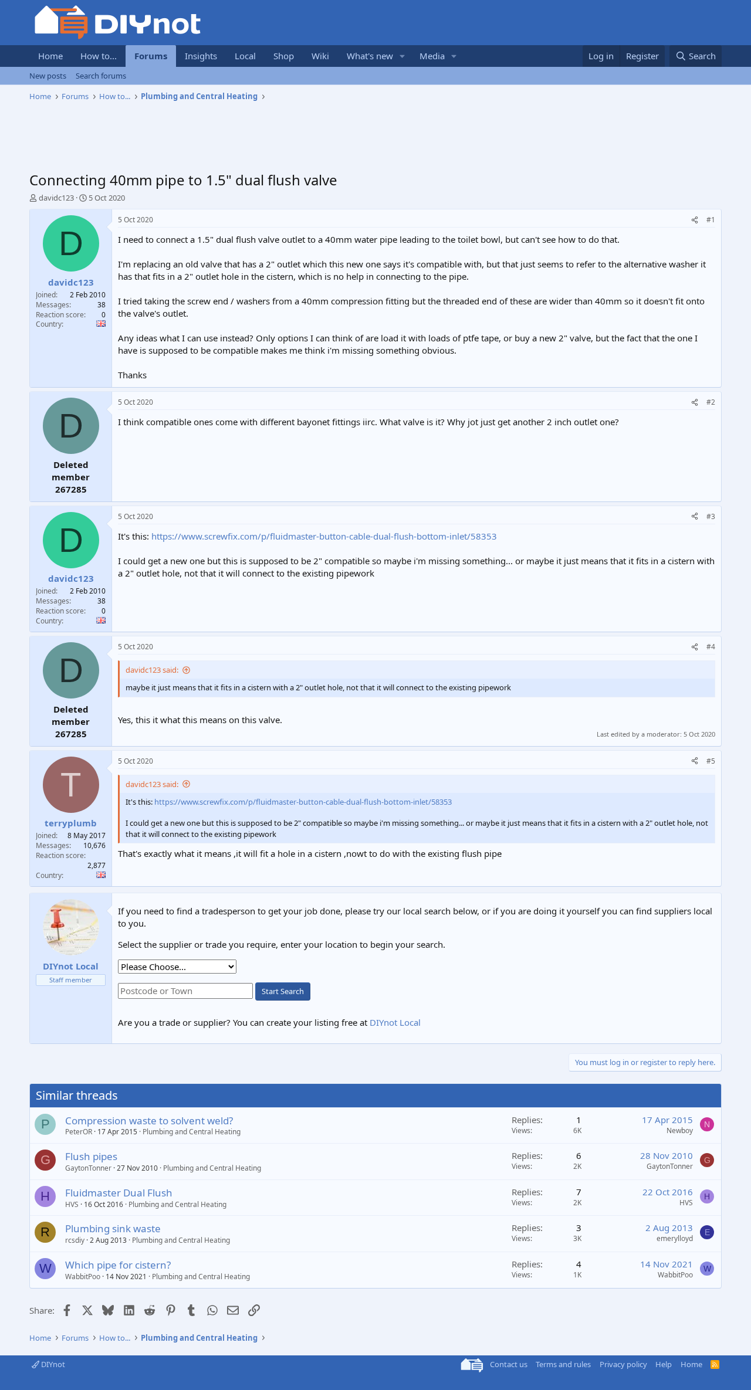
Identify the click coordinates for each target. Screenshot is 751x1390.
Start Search (283, 991)
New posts (47, 75)
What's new (370, 56)
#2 (710, 402)
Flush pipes (91, 1156)
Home (50, 56)
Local (245, 56)
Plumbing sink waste (113, 1228)
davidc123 (56, 197)
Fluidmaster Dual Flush (118, 1192)
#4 (710, 647)
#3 (710, 516)
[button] (402, 56)
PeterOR (78, 1132)
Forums (150, 56)
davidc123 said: (152, 670)
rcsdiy (74, 1240)
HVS (72, 1204)
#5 (710, 761)
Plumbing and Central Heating (192, 1132)
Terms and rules (563, 1364)
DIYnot (52, 1364)
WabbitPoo (82, 1276)
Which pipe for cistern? (118, 1265)
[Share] (694, 220)
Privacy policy (623, 1364)
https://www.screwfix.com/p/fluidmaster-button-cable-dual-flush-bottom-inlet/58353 (324, 536)
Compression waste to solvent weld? (149, 1120)
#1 (710, 220)
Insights (201, 56)
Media (432, 56)
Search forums (101, 75)
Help (663, 1364)
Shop (283, 56)
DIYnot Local (395, 1022)
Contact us (508, 1364)
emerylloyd (675, 1238)
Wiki (320, 56)
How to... (98, 56)
